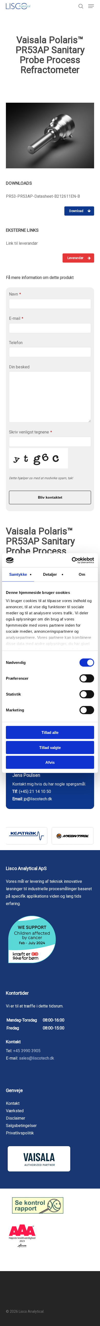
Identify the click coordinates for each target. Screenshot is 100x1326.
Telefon (16, 342)
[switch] (86, 678)
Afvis (50, 762)
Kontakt (12, 1103)
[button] (91, 6)
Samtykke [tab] (18, 574)
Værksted (15, 1110)
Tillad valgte (50, 747)
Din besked (19, 367)
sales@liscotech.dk (36, 1058)
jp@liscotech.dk (38, 798)
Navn (15, 294)
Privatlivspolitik (20, 1133)
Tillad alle (50, 732)
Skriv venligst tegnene (30, 432)
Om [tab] (82, 574)
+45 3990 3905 (27, 1050)
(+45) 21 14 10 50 (35, 791)
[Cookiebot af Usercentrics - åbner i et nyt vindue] (72, 560)
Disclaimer (15, 1118)
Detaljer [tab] (50, 574)
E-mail (16, 318)
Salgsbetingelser (21, 1125)
